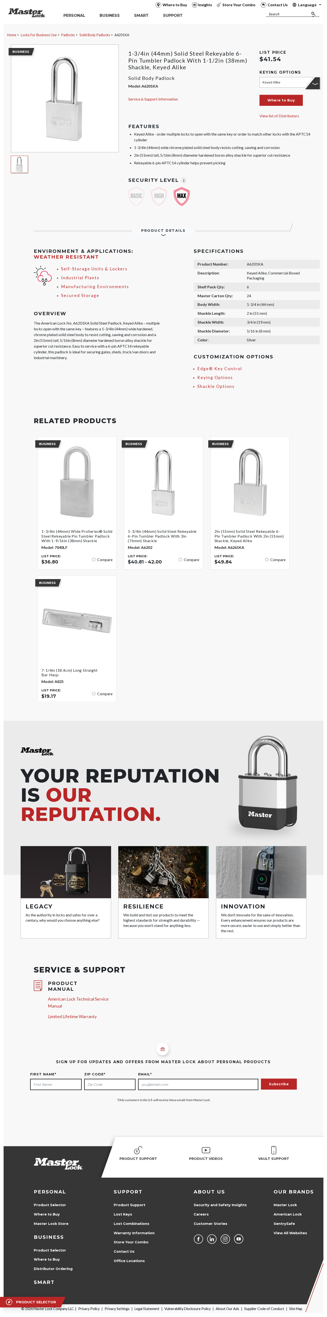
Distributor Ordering (53, 1269)
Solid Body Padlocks (94, 35)
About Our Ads (227, 1309)
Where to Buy (47, 1214)
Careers (201, 1214)
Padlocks (68, 35)
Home (11, 35)
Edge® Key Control (219, 368)
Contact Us (124, 1251)
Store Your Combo (131, 1242)
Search (274, 14)
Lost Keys (123, 1214)
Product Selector (50, 1205)
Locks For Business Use (39, 35)
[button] (281, 100)
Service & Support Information (153, 99)
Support (128, 1192)
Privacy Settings (117, 1309)
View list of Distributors (279, 115)
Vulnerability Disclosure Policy (187, 1309)
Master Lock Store (51, 1224)
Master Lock (285, 1205)
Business (49, 1237)
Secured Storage (80, 295)
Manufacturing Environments (95, 286)
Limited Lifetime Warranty (72, 1016)
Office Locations (129, 1261)
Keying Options (215, 377)
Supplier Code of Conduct (264, 1309)
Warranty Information (134, 1233)
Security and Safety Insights (220, 1205)
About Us (209, 1192)
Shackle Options (216, 386)
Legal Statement (147, 1309)
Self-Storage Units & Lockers (94, 268)
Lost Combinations (131, 1224)
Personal (50, 1192)
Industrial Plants (80, 277)
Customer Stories (210, 1224)
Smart (44, 1282)
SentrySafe (284, 1224)
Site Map (295, 1309)
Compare (105, 559)
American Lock (288, 1214)
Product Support (129, 1205)
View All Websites (290, 1233)
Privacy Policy (89, 1309)
